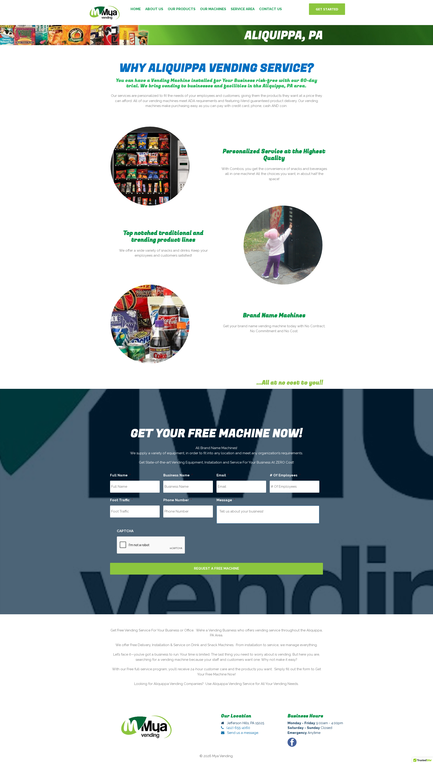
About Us (154, 9)
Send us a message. (242, 733)
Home (136, 9)
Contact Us (270, 9)
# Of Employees (285, 475)
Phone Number (177, 500)
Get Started (327, 9)
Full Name (120, 475)
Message (225, 500)
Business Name (178, 475)
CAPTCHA (125, 531)
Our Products (182, 9)
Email (222, 475)
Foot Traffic (121, 500)
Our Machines (213, 9)
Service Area (243, 9)
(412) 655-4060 (238, 728)
